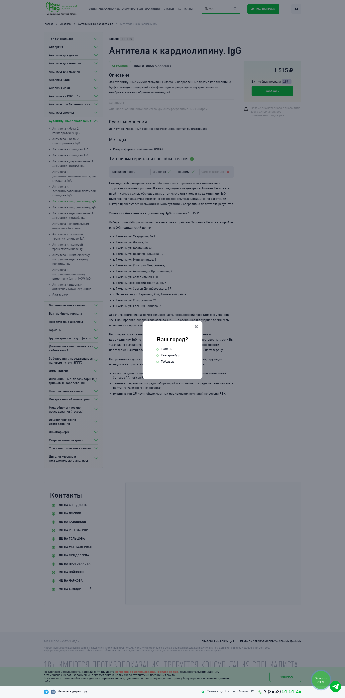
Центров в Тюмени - (239, 691)
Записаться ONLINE (321, 680)
